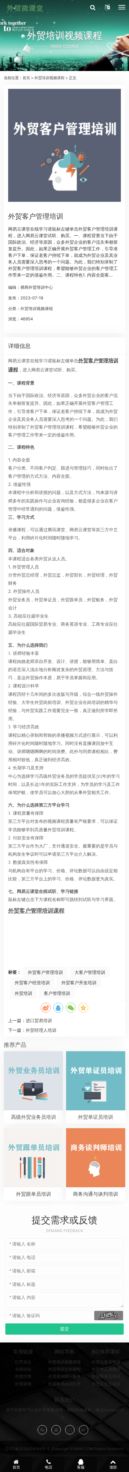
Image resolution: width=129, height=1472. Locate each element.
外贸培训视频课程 (49, 77)
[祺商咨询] (24, 8)
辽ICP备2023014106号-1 (27, 1448)
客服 (81, 1467)
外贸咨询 (23, 1383)
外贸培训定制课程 (64, 1369)
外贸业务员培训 (106, 1361)
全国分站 (23, 1369)
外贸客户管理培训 (45, 972)
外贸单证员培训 (106, 1369)
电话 (48, 1467)
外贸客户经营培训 (32, 982)
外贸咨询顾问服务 (64, 1376)
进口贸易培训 (39, 1020)
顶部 (113, 1467)
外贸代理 (23, 1376)
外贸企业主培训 (106, 1383)
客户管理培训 (57, 993)
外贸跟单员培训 (106, 1376)
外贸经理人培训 (41, 1030)
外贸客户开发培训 (78, 982)
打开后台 (23, 1361)
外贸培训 (23, 993)
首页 (26, 77)
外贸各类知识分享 (64, 1383)
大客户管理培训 (90, 972)
